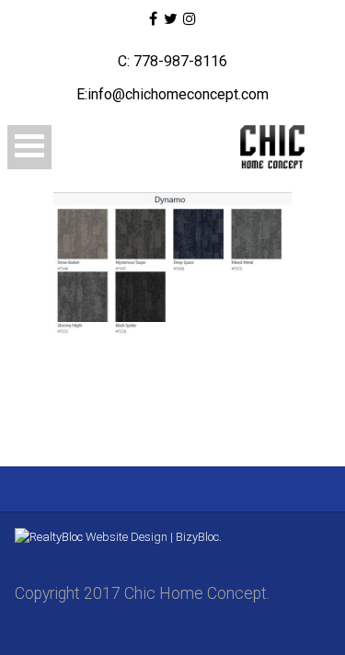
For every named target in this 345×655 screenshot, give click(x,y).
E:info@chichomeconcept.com (172, 94)
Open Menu (29, 147)
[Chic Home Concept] (267, 147)
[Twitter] (169, 19)
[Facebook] (153, 19)
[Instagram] (189, 19)
